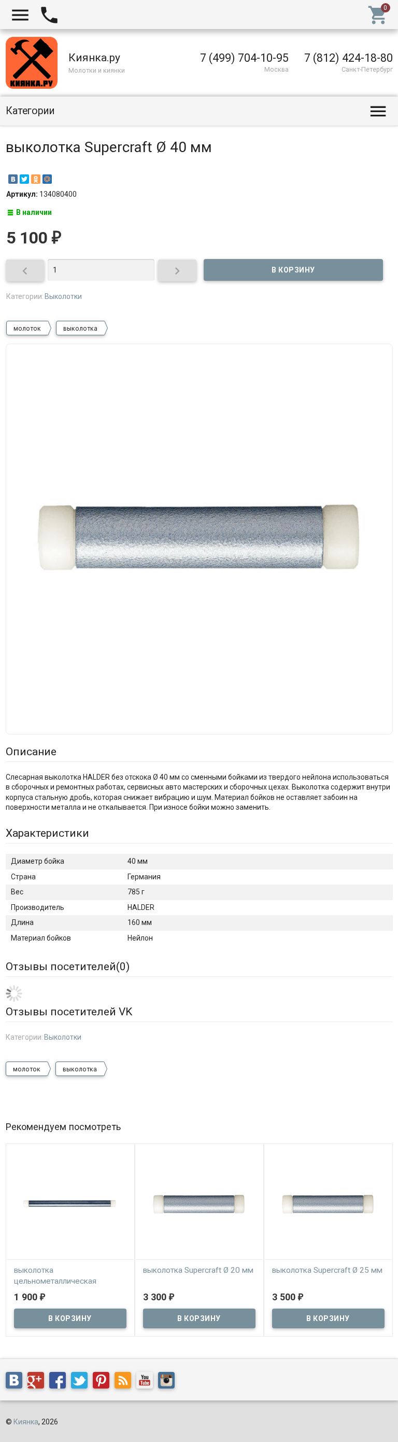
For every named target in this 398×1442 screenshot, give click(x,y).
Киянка (25, 1422)
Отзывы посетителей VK (69, 1011)
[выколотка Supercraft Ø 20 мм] (199, 1204)
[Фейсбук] (60, 1382)
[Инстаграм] (169, 1382)
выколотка (80, 328)
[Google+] (38, 1382)
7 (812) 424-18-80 (348, 57)
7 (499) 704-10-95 (244, 57)
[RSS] (125, 1382)
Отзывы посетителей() (68, 966)
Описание (31, 751)
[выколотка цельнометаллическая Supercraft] (70, 1204)
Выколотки (63, 296)
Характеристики (47, 833)
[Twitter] (24, 179)
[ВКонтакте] (13, 179)
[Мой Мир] (47, 179)
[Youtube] (147, 1382)
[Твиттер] (82, 1382)
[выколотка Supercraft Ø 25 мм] (328, 1204)
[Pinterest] (104, 1382)
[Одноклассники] (35, 179)
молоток (27, 328)
